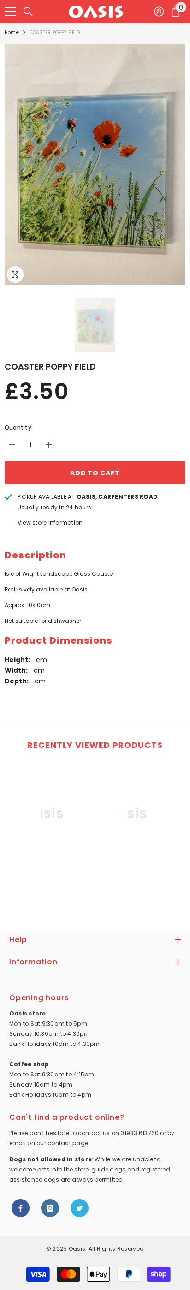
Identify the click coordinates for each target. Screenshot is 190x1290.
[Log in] (159, 12)
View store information (50, 522)
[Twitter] (79, 1208)
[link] (43, 877)
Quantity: (19, 427)
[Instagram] (50, 1208)
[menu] (10, 11)
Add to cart (95, 473)
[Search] (28, 11)
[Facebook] (20, 1208)
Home (12, 32)
